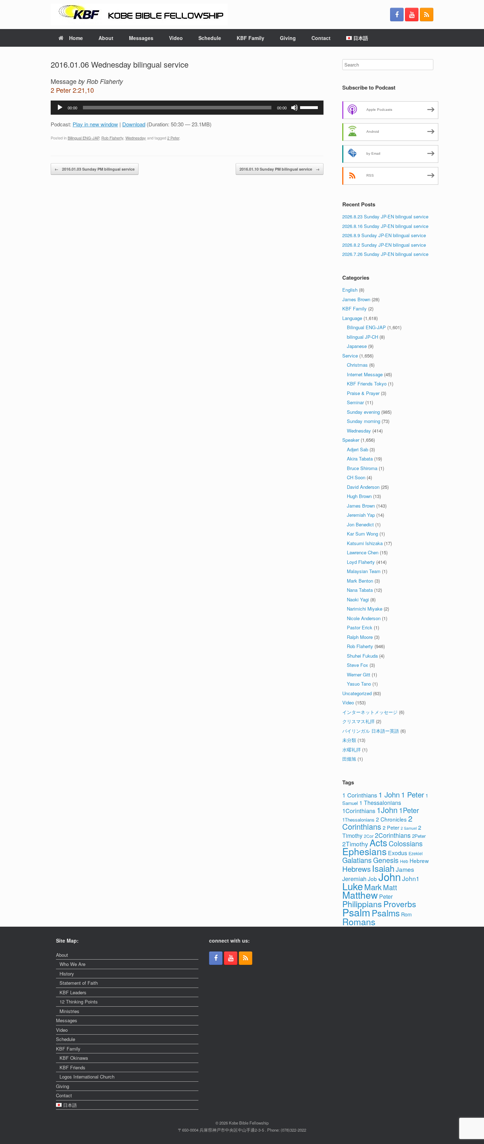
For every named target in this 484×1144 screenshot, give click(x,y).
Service (350, 355)
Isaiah (383, 868)
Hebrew (419, 860)
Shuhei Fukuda (362, 655)
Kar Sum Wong (362, 533)
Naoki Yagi (358, 599)
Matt (390, 887)
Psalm (356, 912)
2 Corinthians (377, 822)
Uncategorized (357, 693)
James (405, 869)
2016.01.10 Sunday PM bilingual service (280, 169)
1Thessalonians (358, 819)
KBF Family (250, 37)
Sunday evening (363, 411)
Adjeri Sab (357, 449)
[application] (187, 108)
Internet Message (365, 374)
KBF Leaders (73, 992)
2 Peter (173, 138)
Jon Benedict (360, 524)
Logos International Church (87, 1076)
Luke (352, 886)
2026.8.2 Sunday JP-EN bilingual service (384, 244)
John (389, 876)
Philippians (362, 904)
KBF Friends (72, 1067)
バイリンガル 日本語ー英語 (370, 730)
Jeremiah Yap (361, 514)
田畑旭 (349, 758)
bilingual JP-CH (362, 336)
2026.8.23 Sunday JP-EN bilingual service (385, 216)
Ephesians (364, 851)
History (67, 973)
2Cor (368, 836)
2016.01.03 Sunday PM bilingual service (95, 169)
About (106, 37)
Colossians (406, 843)
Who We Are (72, 964)
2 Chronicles (391, 819)
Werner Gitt (358, 674)
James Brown (356, 299)
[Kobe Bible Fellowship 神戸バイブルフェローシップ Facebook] (397, 14)
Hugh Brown (359, 496)
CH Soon (356, 477)
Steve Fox (357, 665)
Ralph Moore (360, 637)
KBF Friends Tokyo (367, 383)
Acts (378, 842)
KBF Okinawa (74, 1057)
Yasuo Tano (359, 683)
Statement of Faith (79, 982)
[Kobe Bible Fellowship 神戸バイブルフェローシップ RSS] (426, 14)
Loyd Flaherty (361, 562)
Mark (373, 886)
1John (387, 809)
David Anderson (363, 487)
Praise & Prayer (363, 393)
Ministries (69, 1011)
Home (76, 37)
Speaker (350, 439)
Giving (288, 37)
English (350, 289)
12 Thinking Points (79, 1001)
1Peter (409, 810)
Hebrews (356, 868)
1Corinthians (358, 810)
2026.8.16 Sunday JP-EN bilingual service (385, 226)
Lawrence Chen (362, 552)
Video (176, 37)
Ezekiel (416, 853)
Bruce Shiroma (362, 468)
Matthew (360, 895)
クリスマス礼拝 (358, 721)
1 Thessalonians (380, 803)
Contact (321, 37)
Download (133, 124)
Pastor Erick (359, 627)
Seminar (355, 402)
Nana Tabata (360, 590)
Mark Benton (360, 580)
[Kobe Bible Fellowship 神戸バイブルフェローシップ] (139, 14)
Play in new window (95, 124)
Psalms (386, 912)
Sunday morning (363, 421)
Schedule (209, 37)
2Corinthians (393, 835)
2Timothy (355, 843)
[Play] (59, 107)
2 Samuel (409, 828)
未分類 (349, 740)
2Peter (419, 836)
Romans (359, 921)
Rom (406, 914)
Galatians (357, 860)
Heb (404, 861)
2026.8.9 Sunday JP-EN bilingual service (384, 235)
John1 (411, 878)
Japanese (357, 346)
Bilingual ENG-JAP (83, 138)
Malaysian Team (364, 571)
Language (352, 318)
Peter (386, 896)
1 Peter (412, 794)
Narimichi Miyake (364, 608)
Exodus (397, 853)
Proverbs (399, 903)
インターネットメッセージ (370, 712)
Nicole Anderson (364, 618)
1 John (389, 794)
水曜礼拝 (351, 749)
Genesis (386, 860)
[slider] (310, 107)
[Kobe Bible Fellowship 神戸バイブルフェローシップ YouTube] (411, 14)
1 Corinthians (359, 795)
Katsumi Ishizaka (365, 543)
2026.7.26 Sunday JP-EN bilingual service (385, 254)
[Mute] (294, 107)
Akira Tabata (360, 458)
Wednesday (135, 138)
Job (372, 878)
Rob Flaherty (112, 138)
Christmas (357, 364)
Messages (141, 37)
